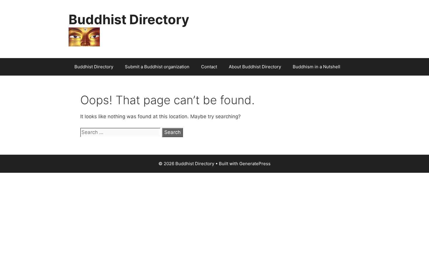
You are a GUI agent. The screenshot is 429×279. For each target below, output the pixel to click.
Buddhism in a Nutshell (316, 66)
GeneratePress (255, 163)
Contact (209, 66)
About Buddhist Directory (255, 66)
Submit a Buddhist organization (157, 66)
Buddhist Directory (129, 19)
